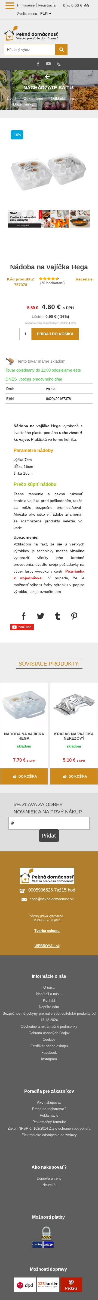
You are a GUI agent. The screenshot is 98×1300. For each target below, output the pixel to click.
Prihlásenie (26, 5)
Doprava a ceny (49, 1178)
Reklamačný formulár (49, 1122)
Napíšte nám (49, 1007)
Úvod (11, 98)
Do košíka (28, 776)
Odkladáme (33, 98)
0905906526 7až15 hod (51, 890)
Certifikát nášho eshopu (49, 1046)
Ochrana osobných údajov (49, 1033)
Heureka (49, 1185)
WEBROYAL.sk (47, 946)
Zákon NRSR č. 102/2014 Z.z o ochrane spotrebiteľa (49, 1128)
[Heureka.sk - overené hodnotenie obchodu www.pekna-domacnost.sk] (81, 50)
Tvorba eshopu (47, 931)
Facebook (49, 1052)
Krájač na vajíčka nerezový (74, 736)
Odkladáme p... (64, 98)
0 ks (67, 5)
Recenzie (84, 279)
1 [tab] (49, 219)
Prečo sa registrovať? (49, 1109)
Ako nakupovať (49, 1102)
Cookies (49, 1039)
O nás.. (49, 987)
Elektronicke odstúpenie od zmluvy (49, 1135)
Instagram (49, 1059)
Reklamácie (49, 1115)
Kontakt (49, 1000)
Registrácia (47, 5)
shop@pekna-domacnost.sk (52, 899)
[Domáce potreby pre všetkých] (35, 33)
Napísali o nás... (49, 994)
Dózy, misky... (24, 104)
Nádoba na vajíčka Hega (24, 736)
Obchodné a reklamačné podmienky (49, 1026)
